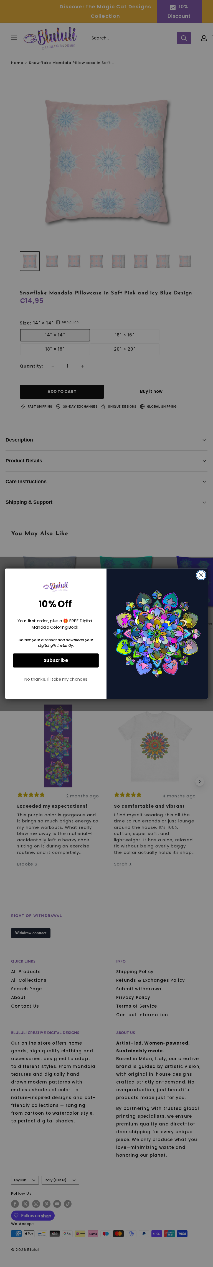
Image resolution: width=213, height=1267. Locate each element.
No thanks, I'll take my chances (55, 679)
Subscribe (56, 660)
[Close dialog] (201, 575)
